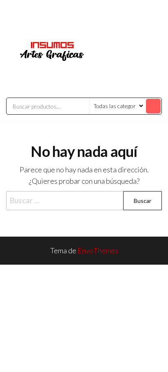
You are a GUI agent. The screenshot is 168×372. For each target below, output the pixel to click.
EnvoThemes (97, 250)
